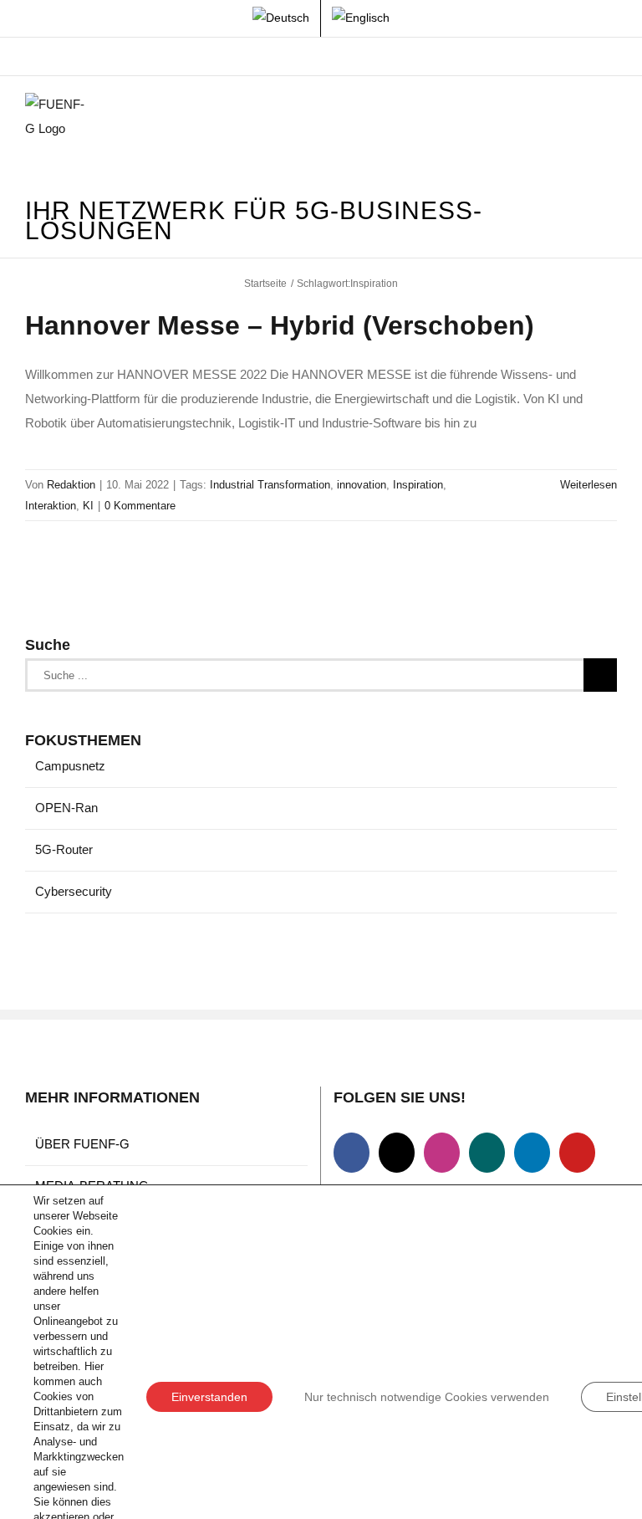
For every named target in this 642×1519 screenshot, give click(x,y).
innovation (361, 484)
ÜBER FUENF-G (82, 1144)
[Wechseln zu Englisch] (360, 18)
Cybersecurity (73, 891)
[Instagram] (442, 1153)
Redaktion (71, 484)
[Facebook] (351, 1153)
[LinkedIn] (532, 1153)
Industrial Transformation (270, 484)
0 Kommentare (140, 505)
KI (88, 505)
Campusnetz (70, 766)
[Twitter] (397, 1153)
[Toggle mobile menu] (610, 118)
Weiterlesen (588, 484)
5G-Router (64, 849)
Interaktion (50, 505)
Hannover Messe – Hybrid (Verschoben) (279, 325)
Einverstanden (209, 1397)
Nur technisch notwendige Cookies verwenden (426, 1397)
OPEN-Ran (66, 807)
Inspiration (418, 484)
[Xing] (487, 1153)
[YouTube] (577, 1153)
